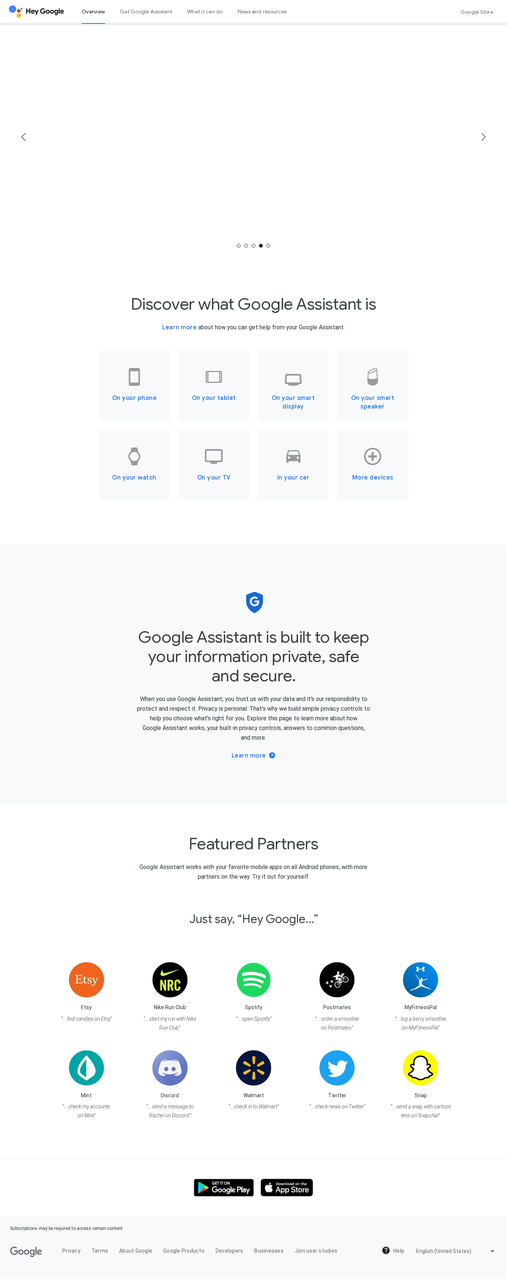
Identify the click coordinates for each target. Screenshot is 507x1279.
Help (398, 1251)
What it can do (205, 11)
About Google (135, 1251)
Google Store (477, 12)
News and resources (262, 11)
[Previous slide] (24, 137)
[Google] (26, 1252)
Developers (229, 1251)
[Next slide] (483, 137)
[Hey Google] (36, 9)
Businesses (269, 1251)
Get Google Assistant (146, 11)
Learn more (179, 327)
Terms (100, 1251)
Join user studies (316, 1251)
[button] (224, 1187)
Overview (93, 11)
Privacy (71, 1251)
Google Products (184, 1251)
